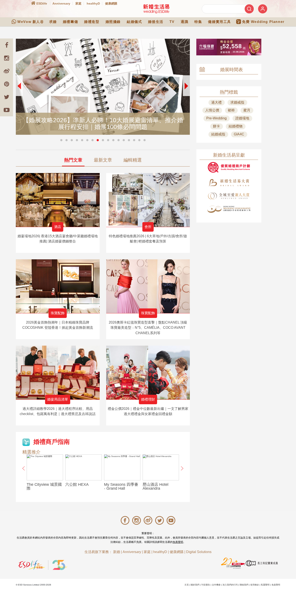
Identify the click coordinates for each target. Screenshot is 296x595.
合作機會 (216, 585)
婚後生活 (155, 22)
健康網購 (111, 3)
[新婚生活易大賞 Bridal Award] (229, 182)
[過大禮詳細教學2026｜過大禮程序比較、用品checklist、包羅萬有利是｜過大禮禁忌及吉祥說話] (58, 372)
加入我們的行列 (230, 585)
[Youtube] (6, 109)
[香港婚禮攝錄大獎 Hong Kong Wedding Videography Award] (229, 209)
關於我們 (195, 585)
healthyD (93, 3)
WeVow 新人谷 (30, 22)
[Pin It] (6, 83)
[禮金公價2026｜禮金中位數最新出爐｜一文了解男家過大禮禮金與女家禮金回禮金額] (148, 372)
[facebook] (6, 44)
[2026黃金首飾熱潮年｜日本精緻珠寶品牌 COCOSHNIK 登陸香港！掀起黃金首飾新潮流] (58, 286)
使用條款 (254, 585)
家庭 (78, 3)
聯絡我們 (244, 585)
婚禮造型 (91, 22)
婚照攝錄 (113, 22)
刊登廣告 (205, 585)
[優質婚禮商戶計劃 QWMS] (229, 167)
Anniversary (61, 3)
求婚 (53, 22)
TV (172, 22)
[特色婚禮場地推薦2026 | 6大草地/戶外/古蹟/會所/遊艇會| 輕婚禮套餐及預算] (148, 200)
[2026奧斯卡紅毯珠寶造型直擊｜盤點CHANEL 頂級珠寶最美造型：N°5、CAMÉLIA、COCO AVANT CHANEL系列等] (148, 286)
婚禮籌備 (70, 22)
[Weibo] (6, 70)
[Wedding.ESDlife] (156, 9)
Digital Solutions (198, 552)
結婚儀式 (134, 22)
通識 (184, 22)
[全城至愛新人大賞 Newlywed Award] (229, 196)
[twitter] (6, 96)
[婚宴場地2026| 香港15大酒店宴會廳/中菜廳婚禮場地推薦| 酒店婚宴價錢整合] (58, 200)
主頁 (186, 585)
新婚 (116, 552)
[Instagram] (6, 57)
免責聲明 (178, 542)
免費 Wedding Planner (263, 22)
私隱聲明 (265, 585)
